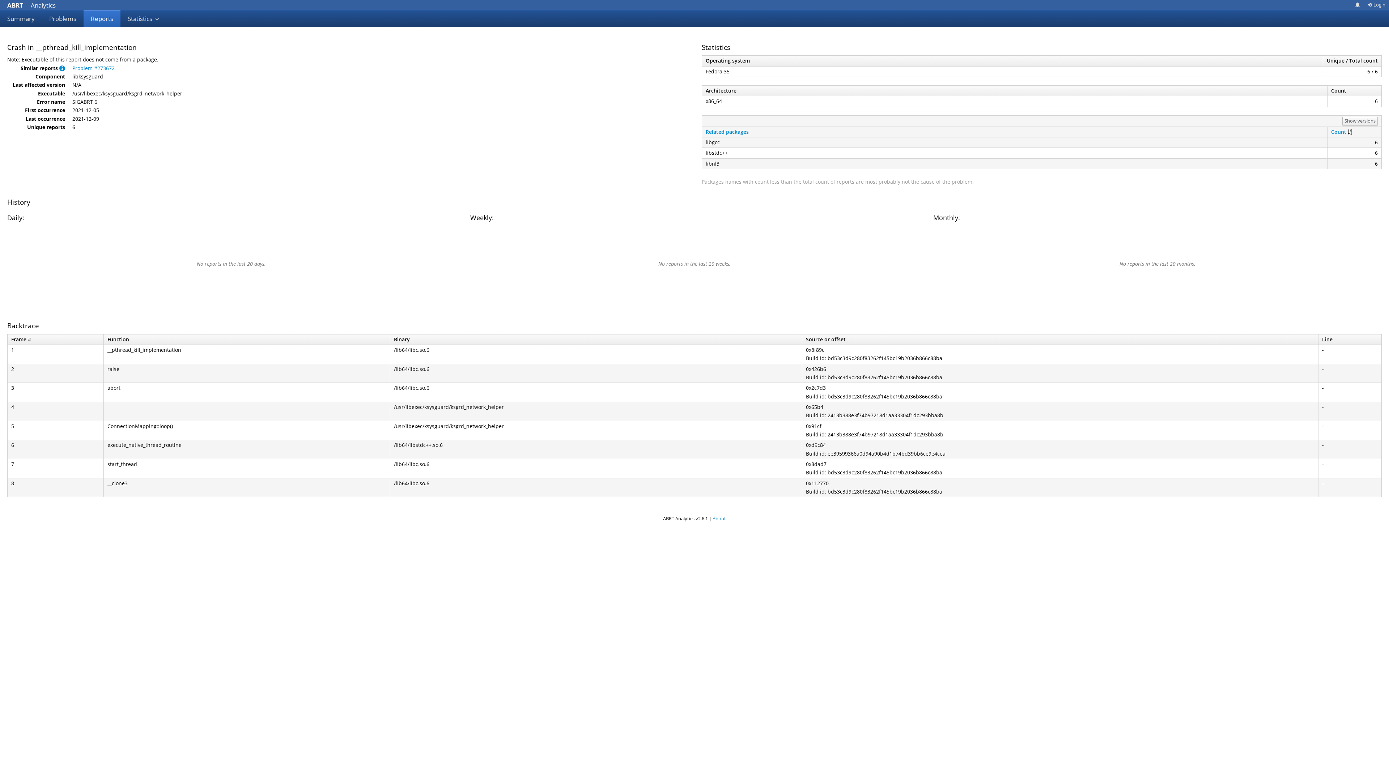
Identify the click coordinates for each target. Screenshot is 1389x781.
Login (1379, 4)
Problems (62, 18)
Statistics (141, 18)
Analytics (31, 5)
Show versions (1360, 121)
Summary (21, 18)
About (719, 518)
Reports (102, 18)
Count (1338, 131)
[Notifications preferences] (1358, 5)
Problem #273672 (93, 68)
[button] (62, 68)
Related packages (727, 131)
